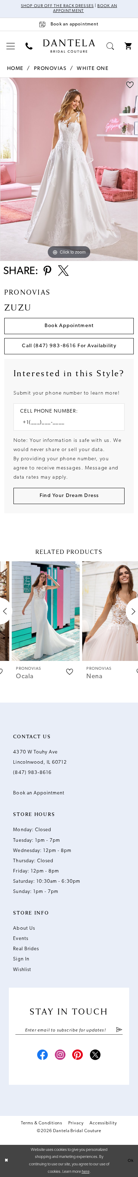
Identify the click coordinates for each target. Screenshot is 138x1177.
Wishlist (22, 970)
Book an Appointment (38, 793)
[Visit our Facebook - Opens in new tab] (42, 1055)
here (86, 1172)
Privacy (76, 1123)
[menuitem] (10, 46)
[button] (10, 46)
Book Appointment (69, 326)
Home (15, 68)
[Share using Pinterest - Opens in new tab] (47, 272)
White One (93, 68)
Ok (131, 1161)
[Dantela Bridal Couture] (69, 45)
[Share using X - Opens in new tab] (63, 271)
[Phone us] (29, 46)
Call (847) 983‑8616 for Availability (69, 346)
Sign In (21, 959)
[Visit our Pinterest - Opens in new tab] (77, 1055)
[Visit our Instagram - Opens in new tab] (60, 1055)
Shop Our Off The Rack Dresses (57, 6)
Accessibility (103, 1123)
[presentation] (34, 611)
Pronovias (50, 68)
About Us (24, 928)
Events (20, 938)
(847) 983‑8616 (32, 772)
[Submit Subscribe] (119, 1030)
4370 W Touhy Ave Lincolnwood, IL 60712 (40, 757)
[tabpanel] (69, 169)
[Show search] (110, 46)
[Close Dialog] (6, 1161)
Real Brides (26, 949)
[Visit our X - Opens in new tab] (95, 1055)
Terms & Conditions (41, 1123)
